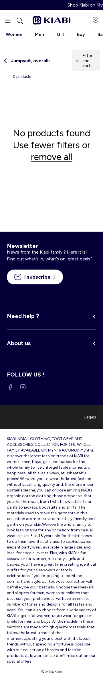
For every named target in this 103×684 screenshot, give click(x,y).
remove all (51, 156)
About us (19, 343)
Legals (90, 417)
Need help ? (23, 316)
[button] (19, 21)
